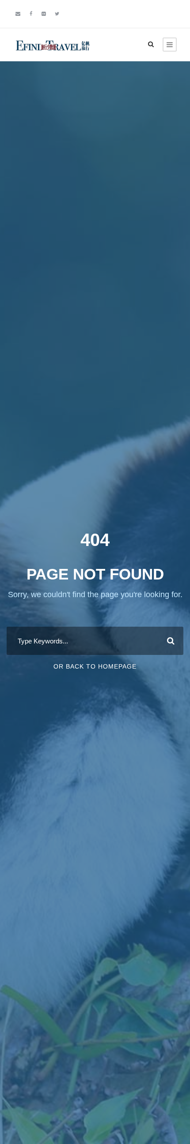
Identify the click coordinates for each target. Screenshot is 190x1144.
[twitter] (57, 13)
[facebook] (31, 13)
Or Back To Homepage (95, 666)
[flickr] (44, 13)
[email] (17, 13)
